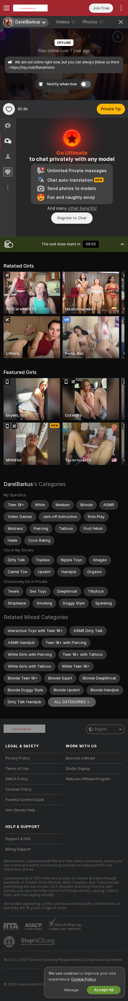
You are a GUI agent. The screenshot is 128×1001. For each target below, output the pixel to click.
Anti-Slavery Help (20, 810)
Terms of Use (17, 769)
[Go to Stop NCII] (38, 941)
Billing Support (18, 849)
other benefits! (82, 208)
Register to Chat (71, 218)
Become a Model (80, 758)
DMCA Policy (16, 779)
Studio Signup (78, 769)
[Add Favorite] (9, 109)
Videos (65, 22)
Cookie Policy (83, 979)
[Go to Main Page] (38, 8)
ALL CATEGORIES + (72, 702)
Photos (93, 22)
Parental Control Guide (24, 800)
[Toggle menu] (6, 8)
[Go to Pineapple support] (10, 941)
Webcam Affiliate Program (88, 779)
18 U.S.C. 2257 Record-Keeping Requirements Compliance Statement (63, 960)
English (100, 729)
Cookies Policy (18, 789)
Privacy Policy (17, 758)
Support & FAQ (18, 839)
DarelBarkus (18, 484)
